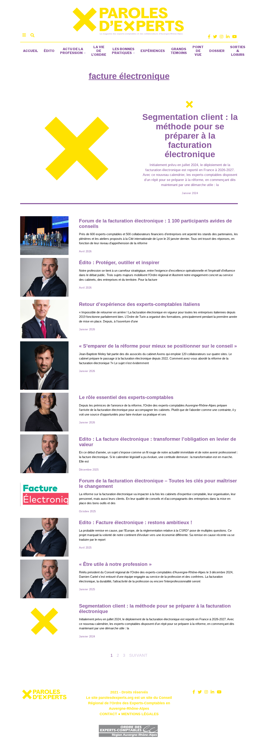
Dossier (217, 51)
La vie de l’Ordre (98, 51)
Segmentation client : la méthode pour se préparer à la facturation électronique (190, 135)
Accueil (30, 51)
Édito (49, 51)
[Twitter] (215, 36)
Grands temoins (179, 51)
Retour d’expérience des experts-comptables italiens (139, 304)
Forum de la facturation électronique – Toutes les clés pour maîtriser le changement (158, 483)
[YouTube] (234, 36)
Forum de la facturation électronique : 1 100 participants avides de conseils (155, 223)
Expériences (152, 51)
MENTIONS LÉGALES (140, 714)
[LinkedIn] (228, 36)
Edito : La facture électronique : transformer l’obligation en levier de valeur (157, 441)
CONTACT (108, 714)
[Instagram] (221, 36)
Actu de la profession (71, 51)
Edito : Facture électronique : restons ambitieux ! (135, 522)
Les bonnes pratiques (123, 51)
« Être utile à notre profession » (115, 564)
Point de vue (198, 51)
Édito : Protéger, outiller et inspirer (119, 262)
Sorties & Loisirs (237, 51)
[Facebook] (209, 36)
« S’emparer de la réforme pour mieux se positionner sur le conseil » (158, 346)
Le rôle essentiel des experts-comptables (126, 397)
